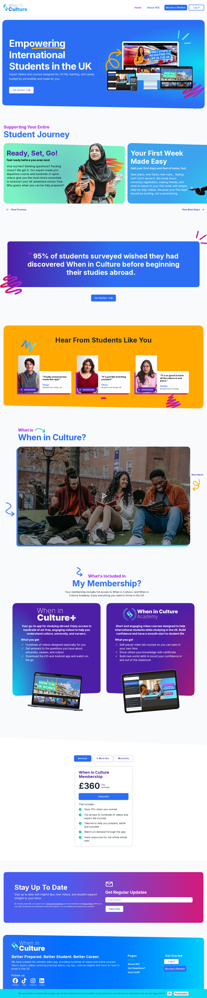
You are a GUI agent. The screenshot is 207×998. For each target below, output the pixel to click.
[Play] (21, 389)
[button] (104, 496)
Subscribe (114, 908)
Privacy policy (181, 993)
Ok (169, 993)
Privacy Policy (87, 904)
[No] (203, 993)
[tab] (82, 758)
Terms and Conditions (54, 904)
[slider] (30, 389)
